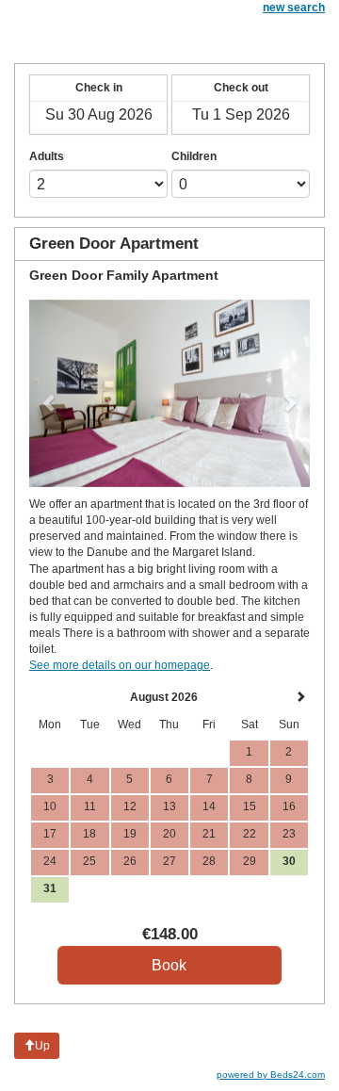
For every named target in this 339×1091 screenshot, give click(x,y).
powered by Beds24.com (271, 1074)
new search (294, 7)
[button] (50, 393)
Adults (46, 156)
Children (194, 156)
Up (42, 1045)
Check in (98, 87)
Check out (241, 87)
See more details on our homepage (119, 665)
